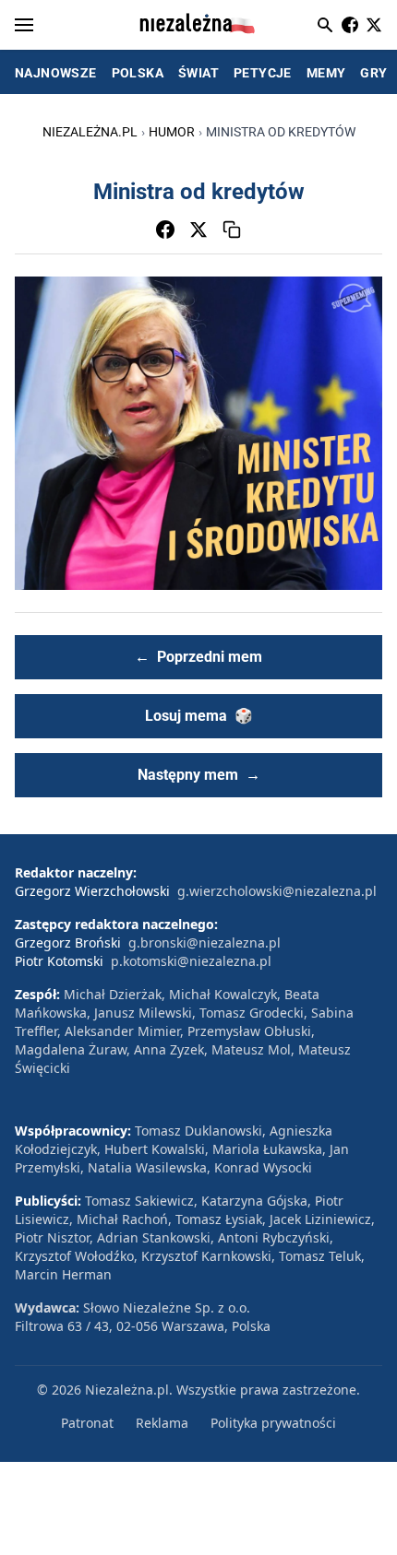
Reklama (162, 1422)
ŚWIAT (198, 72)
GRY (373, 72)
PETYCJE (263, 72)
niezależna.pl (90, 131)
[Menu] (24, 25)
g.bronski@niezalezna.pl (204, 942)
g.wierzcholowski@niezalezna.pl (277, 891)
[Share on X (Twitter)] (198, 229)
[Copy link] (232, 229)
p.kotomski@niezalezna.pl (191, 961)
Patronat (87, 1422)
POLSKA (137, 72)
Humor (172, 131)
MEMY (326, 72)
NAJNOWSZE (56, 72)
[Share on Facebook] (165, 229)
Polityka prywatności (273, 1422)
